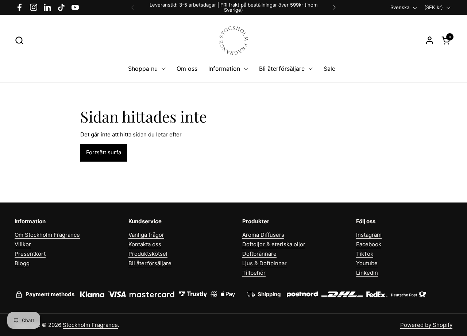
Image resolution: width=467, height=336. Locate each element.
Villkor (23, 244)
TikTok (364, 253)
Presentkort (30, 253)
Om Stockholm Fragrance (47, 234)
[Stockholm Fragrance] (233, 40)
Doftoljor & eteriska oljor (273, 244)
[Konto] (429, 40)
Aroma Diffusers (263, 234)
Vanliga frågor (146, 234)
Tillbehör (254, 272)
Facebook (368, 244)
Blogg (22, 263)
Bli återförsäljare (149, 263)
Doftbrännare (259, 253)
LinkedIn (367, 272)
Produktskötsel (147, 253)
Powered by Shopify (426, 324)
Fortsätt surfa (103, 152)
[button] (19, 40)
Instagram (369, 234)
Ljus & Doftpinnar (264, 263)
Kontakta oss (144, 244)
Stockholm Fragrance (90, 324)
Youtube (367, 263)
